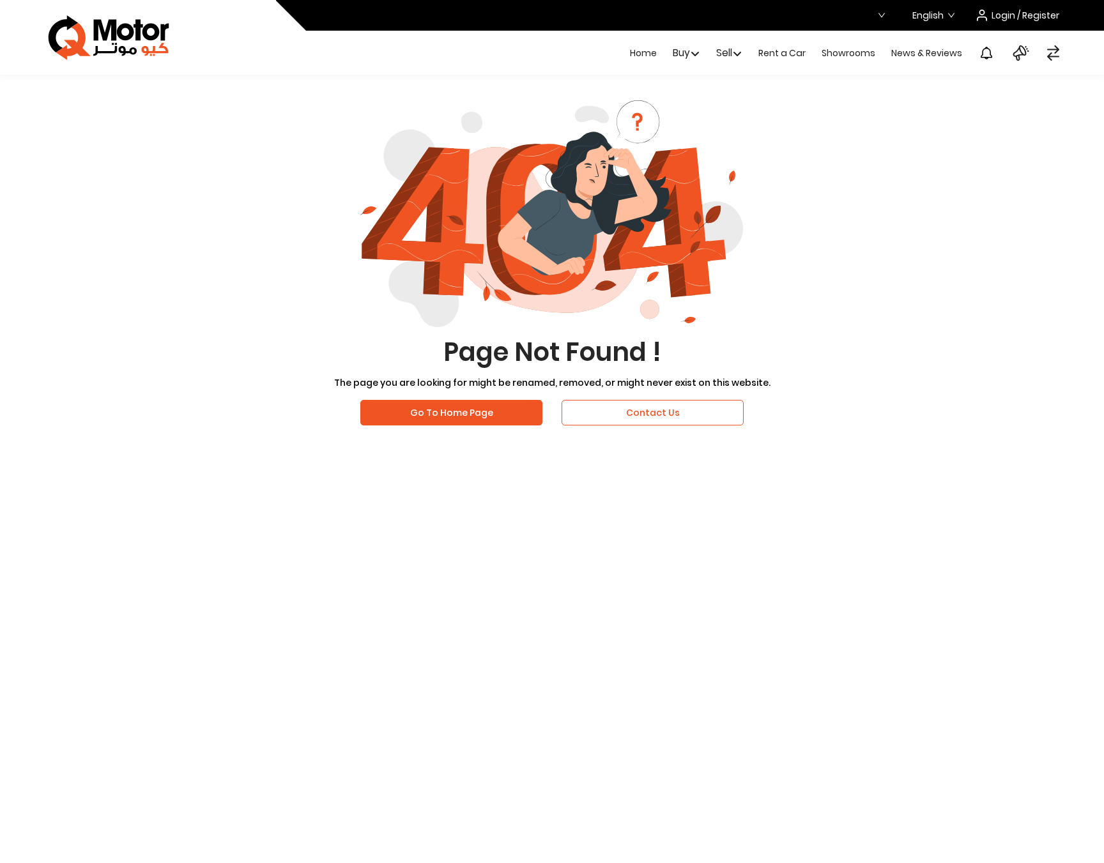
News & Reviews (926, 53)
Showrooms (848, 53)
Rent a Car (782, 53)
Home (643, 53)
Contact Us (653, 412)
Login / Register (1025, 15)
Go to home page (451, 412)
